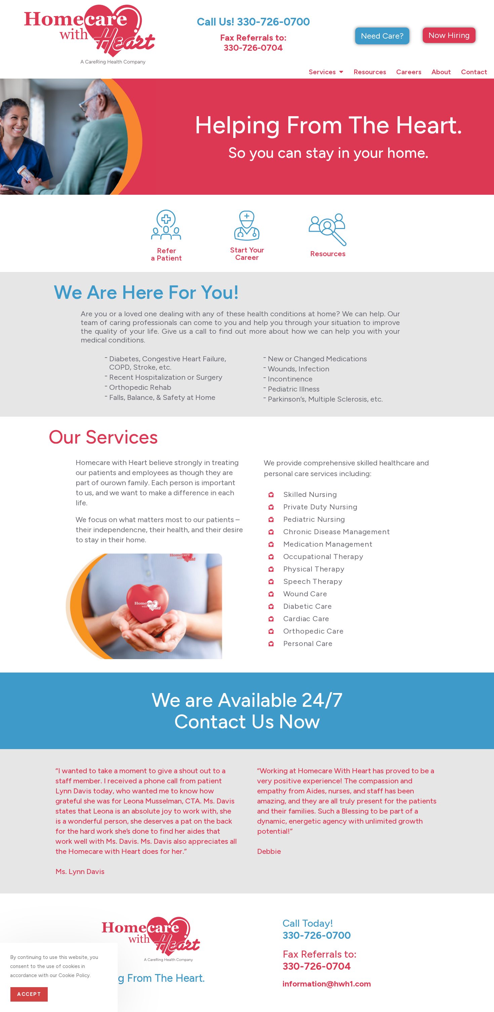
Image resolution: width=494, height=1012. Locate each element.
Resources (370, 71)
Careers (408, 71)
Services (322, 71)
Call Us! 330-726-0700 (253, 21)
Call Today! (317, 929)
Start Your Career (247, 253)
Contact (474, 71)
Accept (29, 994)
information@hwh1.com (327, 983)
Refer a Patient (166, 254)
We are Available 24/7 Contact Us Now (247, 710)
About (441, 71)
